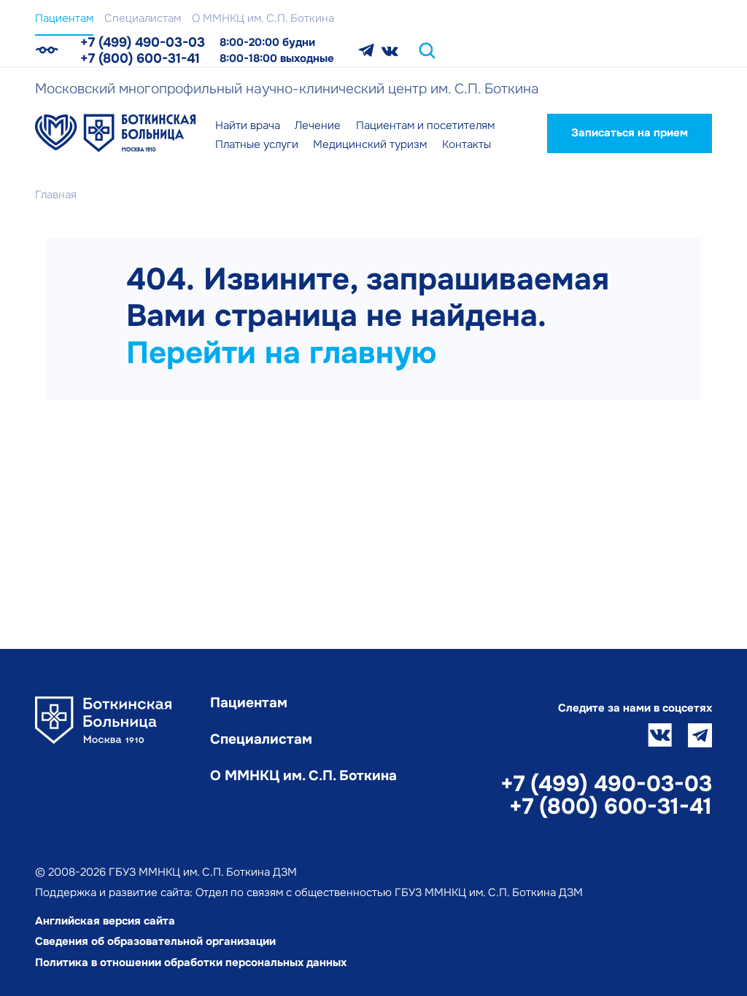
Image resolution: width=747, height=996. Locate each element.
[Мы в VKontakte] (390, 51)
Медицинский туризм (370, 144)
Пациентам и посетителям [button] (425, 125)
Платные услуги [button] (256, 144)
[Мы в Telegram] (366, 51)
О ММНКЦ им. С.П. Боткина (263, 18)
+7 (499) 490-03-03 (142, 42)
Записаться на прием (629, 132)
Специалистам (142, 18)
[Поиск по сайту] (427, 50)
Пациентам (64, 18)
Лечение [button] (318, 125)
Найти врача (247, 125)
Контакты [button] (466, 144)
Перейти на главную (281, 353)
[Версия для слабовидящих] (46, 50)
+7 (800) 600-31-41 (140, 58)
